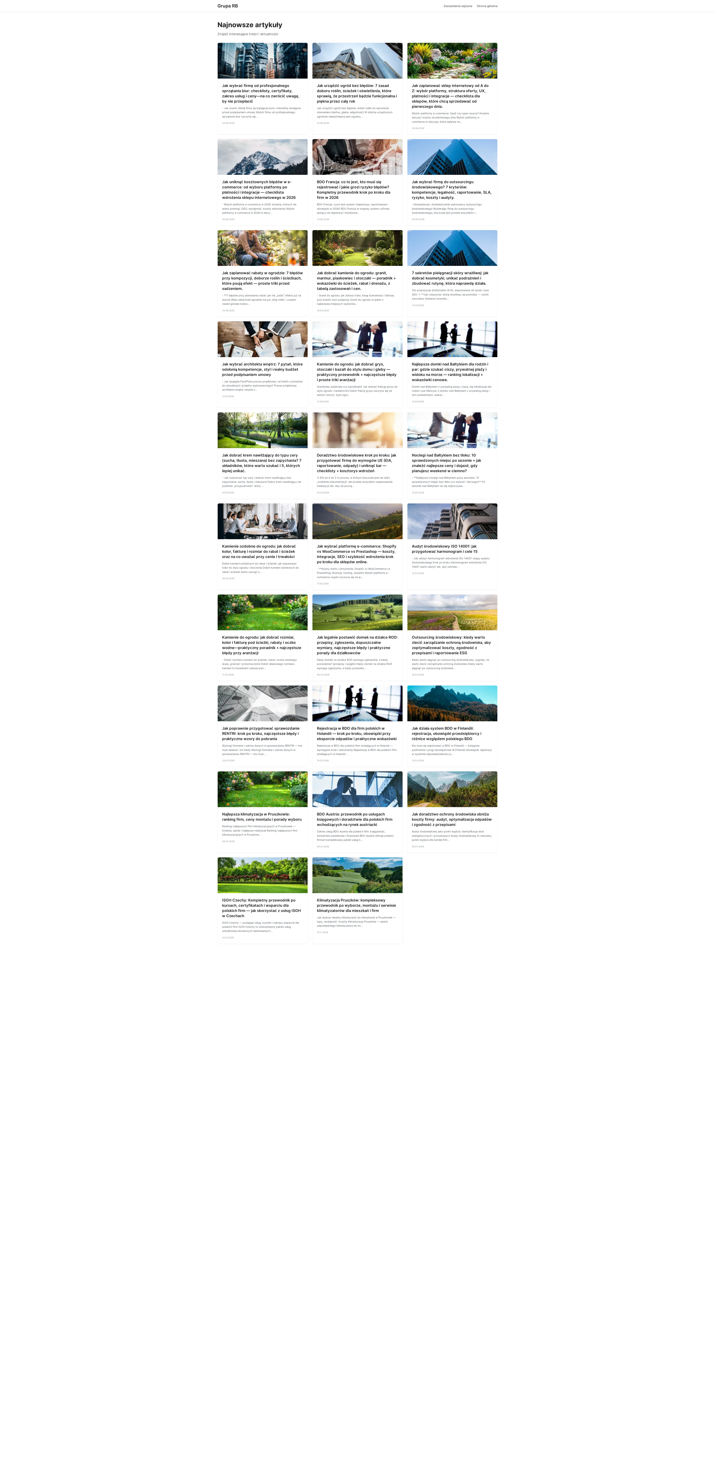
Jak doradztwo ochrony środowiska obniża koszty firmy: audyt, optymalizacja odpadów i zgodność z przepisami (452, 819)
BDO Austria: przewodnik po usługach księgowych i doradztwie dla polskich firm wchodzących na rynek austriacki (355, 819)
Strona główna (487, 6)
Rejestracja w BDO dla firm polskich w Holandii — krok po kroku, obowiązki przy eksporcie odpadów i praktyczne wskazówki (357, 733)
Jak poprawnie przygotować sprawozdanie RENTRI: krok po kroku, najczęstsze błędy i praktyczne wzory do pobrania (261, 733)
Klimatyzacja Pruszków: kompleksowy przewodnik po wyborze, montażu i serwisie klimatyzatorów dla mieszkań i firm (356, 905)
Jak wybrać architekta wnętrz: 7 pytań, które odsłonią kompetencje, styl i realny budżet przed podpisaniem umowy (262, 369)
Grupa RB (227, 6)
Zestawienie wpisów (458, 6)
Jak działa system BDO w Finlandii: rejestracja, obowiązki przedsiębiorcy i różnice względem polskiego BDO (446, 733)
